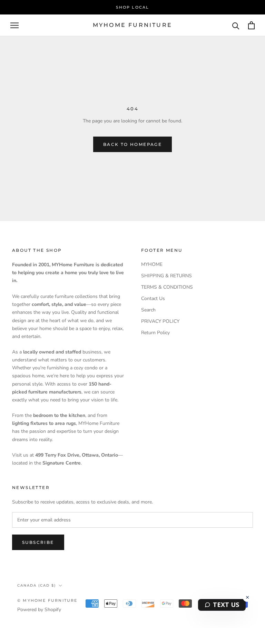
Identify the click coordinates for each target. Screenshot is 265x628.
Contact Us (153, 298)
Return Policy (155, 332)
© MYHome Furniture (47, 600)
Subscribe (38, 542)
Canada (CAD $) (36, 585)
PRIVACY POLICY (160, 321)
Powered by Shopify (39, 609)
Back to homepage (132, 144)
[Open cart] (251, 25)
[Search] (235, 25)
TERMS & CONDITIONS (167, 287)
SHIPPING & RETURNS (166, 275)
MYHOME (152, 264)
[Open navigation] (14, 25)
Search (148, 310)
